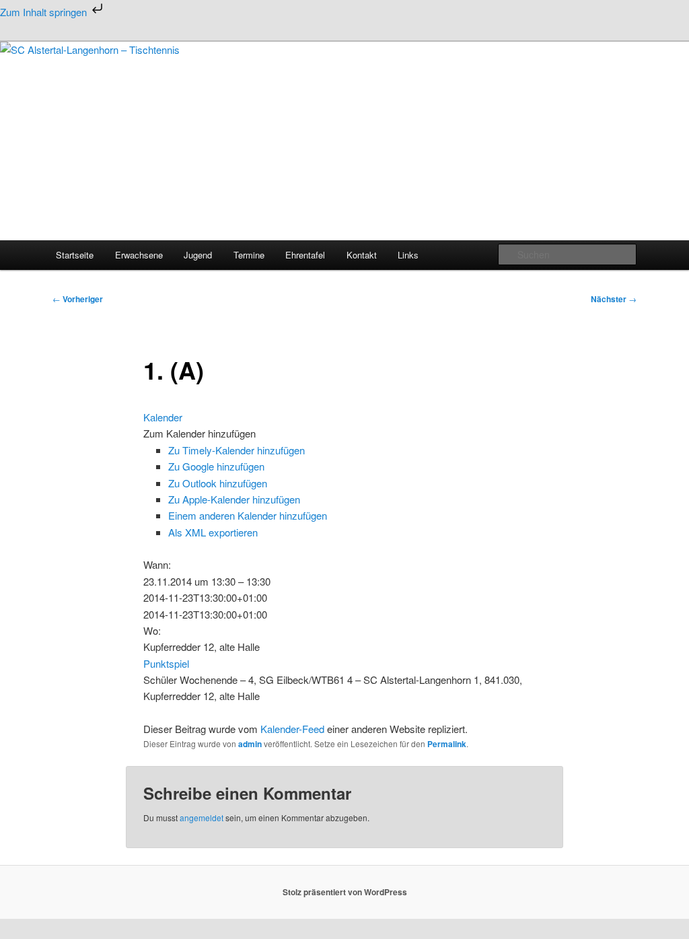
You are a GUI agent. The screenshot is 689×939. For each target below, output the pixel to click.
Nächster (614, 299)
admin (250, 744)
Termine (248, 254)
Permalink (446, 744)
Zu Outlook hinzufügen (217, 483)
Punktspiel (166, 663)
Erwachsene (139, 254)
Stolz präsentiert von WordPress (345, 892)
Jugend (198, 254)
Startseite (75, 254)
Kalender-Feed (292, 729)
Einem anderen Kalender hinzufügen (247, 515)
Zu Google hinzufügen (216, 466)
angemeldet (201, 817)
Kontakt (362, 254)
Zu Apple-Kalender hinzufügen (234, 499)
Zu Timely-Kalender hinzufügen (236, 450)
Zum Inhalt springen (44, 12)
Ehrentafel (305, 254)
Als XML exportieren (213, 532)
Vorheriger (77, 299)
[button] (199, 433)
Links (408, 254)
